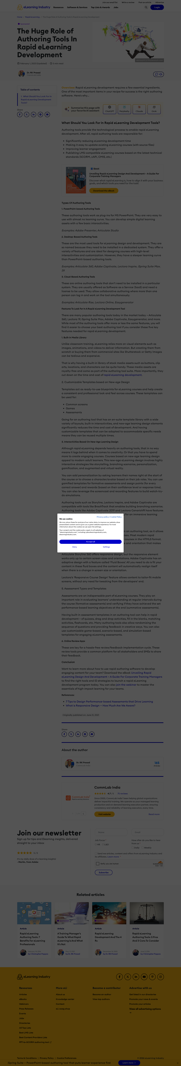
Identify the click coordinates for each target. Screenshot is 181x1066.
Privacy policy (103, 517)
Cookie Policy (116, 517)
